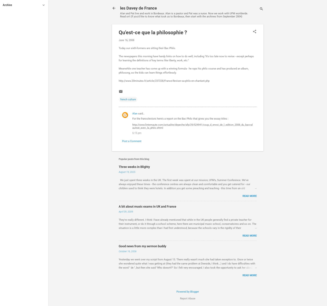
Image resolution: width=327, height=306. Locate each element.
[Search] (261, 9)
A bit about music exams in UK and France (147, 206)
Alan (134, 113)
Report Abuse (187, 298)
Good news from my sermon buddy (142, 246)
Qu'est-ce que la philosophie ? (153, 32)
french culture (128, 99)
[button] (255, 31)
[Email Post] (121, 92)
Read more (250, 196)
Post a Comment (131, 141)
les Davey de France (138, 8)
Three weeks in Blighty (134, 167)
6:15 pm (136, 133)
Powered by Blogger (187, 291)
